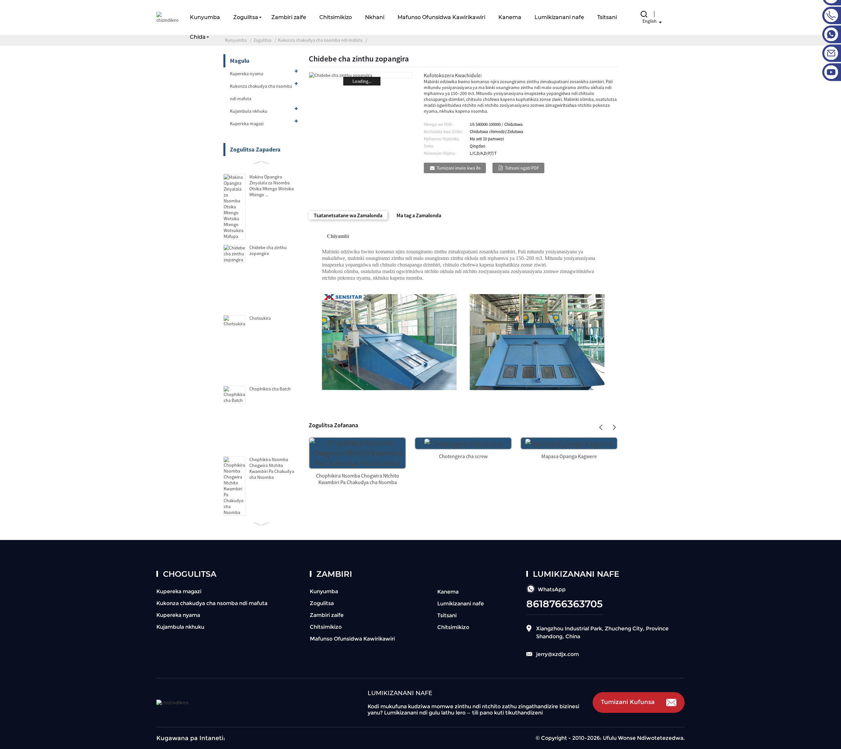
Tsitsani (607, 17)
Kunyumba (205, 17)
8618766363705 (564, 604)
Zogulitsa (245, 17)
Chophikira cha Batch (270, 389)
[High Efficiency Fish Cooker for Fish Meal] (357, 452)
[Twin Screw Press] (569, 443)
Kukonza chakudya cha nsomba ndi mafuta (261, 92)
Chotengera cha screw (463, 456)
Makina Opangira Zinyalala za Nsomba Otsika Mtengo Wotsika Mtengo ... (271, 186)
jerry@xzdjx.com (557, 654)
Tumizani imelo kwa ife (459, 168)
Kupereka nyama (246, 74)
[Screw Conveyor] (463, 443)
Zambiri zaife (288, 17)
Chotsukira (260, 318)
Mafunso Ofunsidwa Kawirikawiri (441, 17)
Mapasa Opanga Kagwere (569, 456)
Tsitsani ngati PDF (522, 168)
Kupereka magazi (246, 124)
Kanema (509, 17)
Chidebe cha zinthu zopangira (268, 250)
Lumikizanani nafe (559, 17)
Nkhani (374, 17)
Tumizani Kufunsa (628, 702)
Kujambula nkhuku (248, 111)
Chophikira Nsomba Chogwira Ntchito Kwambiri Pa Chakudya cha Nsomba (271, 468)
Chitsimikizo (335, 17)
